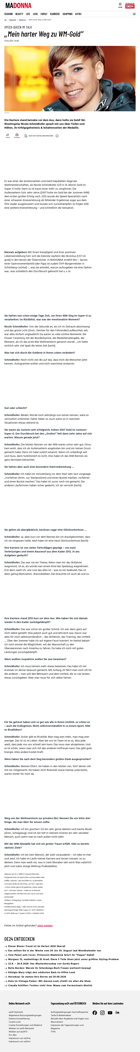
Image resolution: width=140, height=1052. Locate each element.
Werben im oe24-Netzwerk (21, 1028)
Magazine (12, 20)
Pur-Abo (13, 1035)
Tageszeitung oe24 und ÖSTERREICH (68, 1003)
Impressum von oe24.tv (20, 1041)
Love (35, 14)
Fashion (8, 14)
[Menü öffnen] (134, 14)
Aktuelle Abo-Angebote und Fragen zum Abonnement (70, 1020)
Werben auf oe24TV (18, 1032)
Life (28, 14)
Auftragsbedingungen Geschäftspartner (69, 1012)
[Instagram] (102, 1013)
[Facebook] (95, 1013)
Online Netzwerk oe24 (19, 1003)
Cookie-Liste (15, 1022)
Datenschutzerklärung (19, 1019)
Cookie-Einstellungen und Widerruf (25, 1025)
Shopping (67, 14)
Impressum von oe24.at (20, 1038)
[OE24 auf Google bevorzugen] (57, 136)
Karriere (55, 14)
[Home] (5, 20)
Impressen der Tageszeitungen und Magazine (67, 1027)
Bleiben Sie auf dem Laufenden (108, 1003)
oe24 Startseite (16, 1012)
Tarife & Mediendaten (61, 1015)
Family (44, 14)
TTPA (53, 1032)
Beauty (19, 14)
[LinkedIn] (118, 1013)
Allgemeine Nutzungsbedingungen (25, 1015)
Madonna (22, 20)
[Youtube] (110, 1013)
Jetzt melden (45, 926)
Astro (78, 14)
